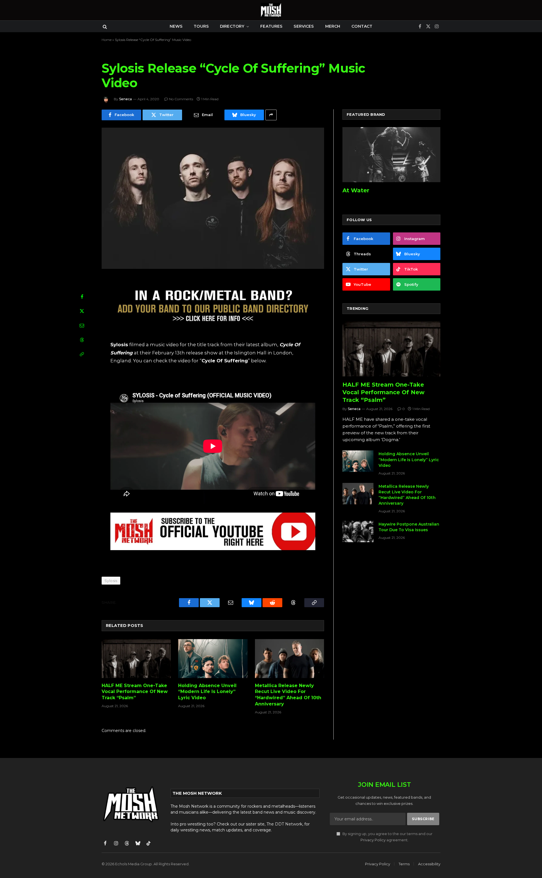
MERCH (332, 26)
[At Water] (391, 154)
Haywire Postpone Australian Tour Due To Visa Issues (409, 527)
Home (107, 40)
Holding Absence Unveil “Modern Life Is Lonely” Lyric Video (207, 692)
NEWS (176, 26)
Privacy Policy (373, 840)
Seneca (125, 99)
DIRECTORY (232, 26)
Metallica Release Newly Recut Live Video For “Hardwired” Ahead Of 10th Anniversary (288, 695)
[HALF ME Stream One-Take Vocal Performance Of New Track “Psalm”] (136, 658)
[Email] (82, 325)
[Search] (104, 26)
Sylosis (110, 580)
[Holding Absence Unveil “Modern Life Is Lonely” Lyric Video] (212, 658)
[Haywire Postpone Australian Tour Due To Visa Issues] (357, 531)
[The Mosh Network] (271, 10)
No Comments (181, 99)
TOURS (201, 26)
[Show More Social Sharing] (271, 115)
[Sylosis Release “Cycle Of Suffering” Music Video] (213, 198)
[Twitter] (82, 311)
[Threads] (82, 339)
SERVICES (304, 26)
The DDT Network (284, 824)
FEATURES (271, 26)
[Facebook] (82, 296)
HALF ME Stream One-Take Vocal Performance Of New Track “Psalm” (135, 692)
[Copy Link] (82, 354)
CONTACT (361, 26)
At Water (355, 190)
